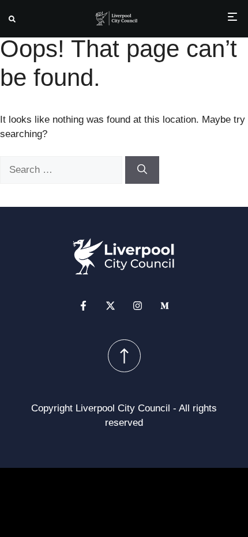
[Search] (142, 170)
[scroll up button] (124, 355)
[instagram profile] (137, 306)
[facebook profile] (83, 306)
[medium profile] (165, 306)
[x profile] (110, 306)
